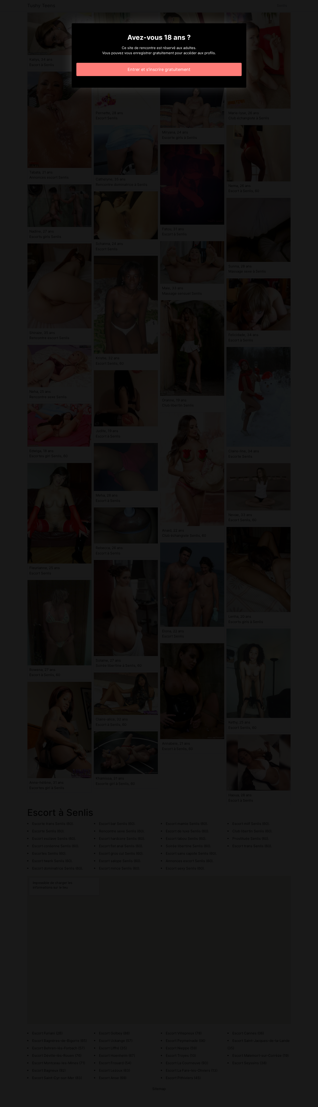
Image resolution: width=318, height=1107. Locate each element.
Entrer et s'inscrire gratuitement (159, 69)
